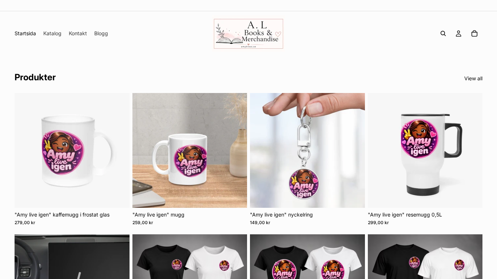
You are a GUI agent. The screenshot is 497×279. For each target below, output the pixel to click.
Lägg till (124, 196)
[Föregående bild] (25, 150)
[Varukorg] (474, 33)
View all (473, 78)
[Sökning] (443, 33)
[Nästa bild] (119, 150)
